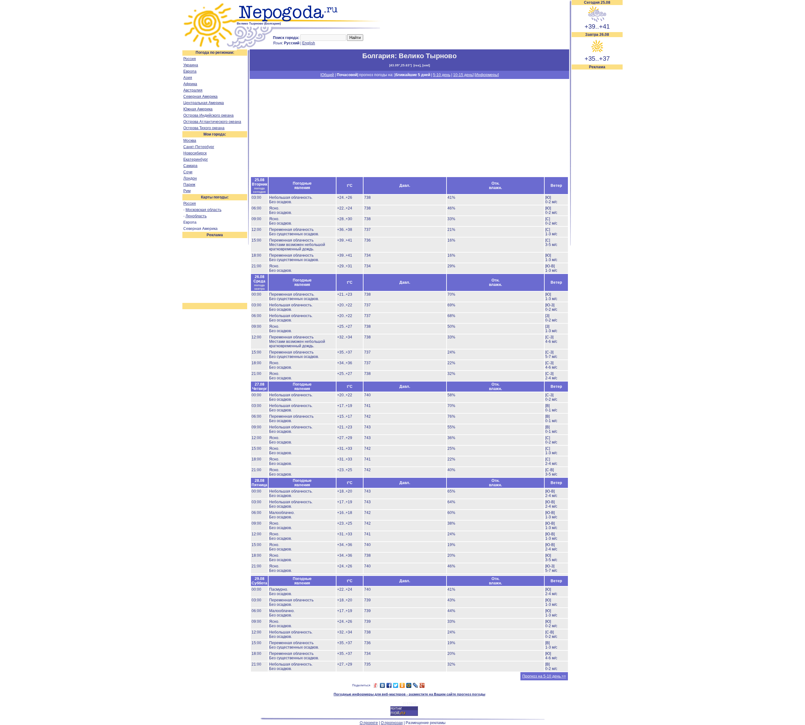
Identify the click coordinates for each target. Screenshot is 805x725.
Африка (190, 84)
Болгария (378, 56)
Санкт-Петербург (198, 147)
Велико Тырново (428, 56)
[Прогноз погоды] (310, 20)
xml (426, 65)
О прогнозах (392, 723)
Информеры (486, 75)
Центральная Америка (203, 103)
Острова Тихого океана (204, 128)
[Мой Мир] (409, 685)
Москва (189, 140)
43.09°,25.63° (400, 65)
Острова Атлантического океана (212, 122)
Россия (189, 59)
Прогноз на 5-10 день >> (544, 676)
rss (416, 65)
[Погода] (209, 48)
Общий (327, 75)
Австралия (193, 90)
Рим (187, 191)
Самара (190, 166)
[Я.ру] (376, 685)
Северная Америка (200, 96)
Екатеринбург (195, 159)
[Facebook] (389, 685)
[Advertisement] (597, 164)
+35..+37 (597, 58)
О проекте (369, 723)
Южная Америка (198, 109)
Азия (187, 77)
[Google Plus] (422, 685)
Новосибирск (195, 153)
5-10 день (441, 75)
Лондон (190, 178)
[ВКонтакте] (382, 685)
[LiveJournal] (415, 685)
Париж (189, 184)
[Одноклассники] (402, 685)
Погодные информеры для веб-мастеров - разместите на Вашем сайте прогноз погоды (409, 694)
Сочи (187, 172)
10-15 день (463, 75)
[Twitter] (395, 685)
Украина (190, 65)
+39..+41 (597, 26)
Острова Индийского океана (208, 115)
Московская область (203, 210)
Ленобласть (196, 216)
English (308, 43)
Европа (190, 71)
